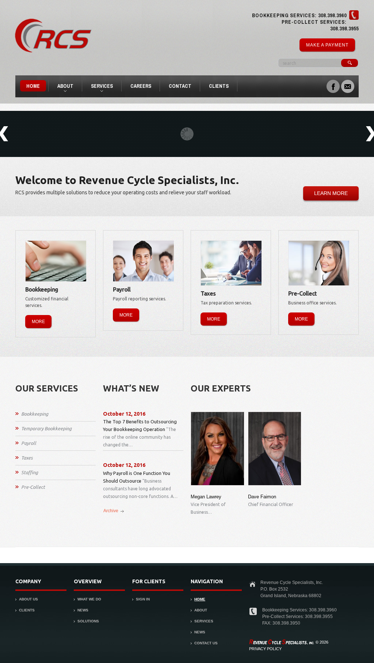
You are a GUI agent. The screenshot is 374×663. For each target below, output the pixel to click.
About (62, 87)
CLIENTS (27, 610)
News (82, 610)
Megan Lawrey (206, 496)
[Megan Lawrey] (217, 448)
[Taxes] (231, 263)
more (38, 321)
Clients (219, 86)
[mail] (347, 85)
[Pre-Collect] (319, 263)
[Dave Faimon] (274, 448)
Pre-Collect (33, 487)
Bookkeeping (34, 413)
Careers (140, 86)
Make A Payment (327, 45)
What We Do (89, 599)
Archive (110, 510)
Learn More (331, 193)
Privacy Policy (265, 649)
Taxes (27, 457)
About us (28, 599)
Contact (180, 86)
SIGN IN (143, 599)
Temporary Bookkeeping (46, 428)
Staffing (29, 472)
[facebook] (333, 85)
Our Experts (221, 388)
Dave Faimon (262, 496)
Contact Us (206, 643)
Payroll (28, 443)
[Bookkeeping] (56, 261)
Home (33, 86)
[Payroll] (144, 261)
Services (99, 87)
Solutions (88, 621)
